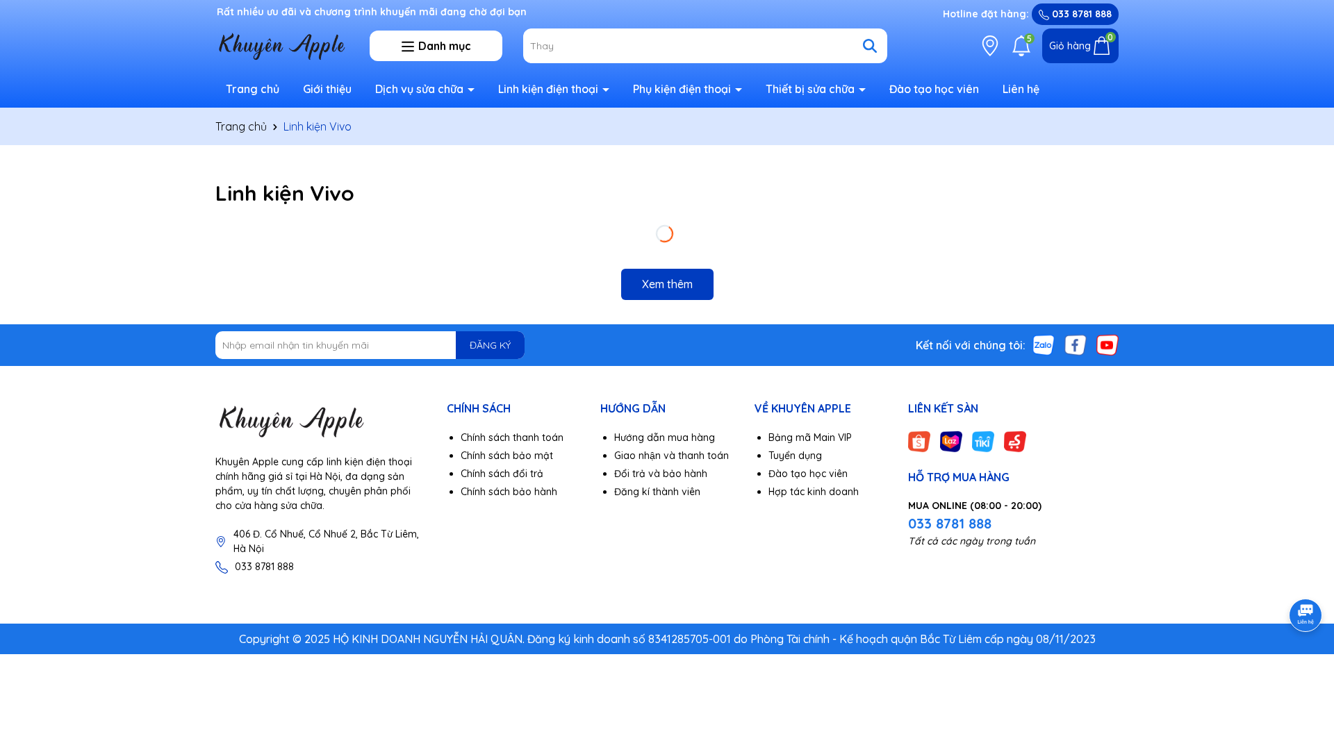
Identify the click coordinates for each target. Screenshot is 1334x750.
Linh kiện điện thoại (549, 89)
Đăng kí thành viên (657, 491)
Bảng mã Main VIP (810, 437)
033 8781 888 (1080, 14)
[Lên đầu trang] (1306, 667)
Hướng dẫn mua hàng (664, 437)
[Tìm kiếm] (870, 46)
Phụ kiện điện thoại (683, 89)
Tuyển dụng (795, 455)
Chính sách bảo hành (509, 491)
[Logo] (320, 421)
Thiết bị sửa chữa (811, 89)
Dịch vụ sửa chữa (420, 89)
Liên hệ (1021, 89)
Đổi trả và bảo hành (660, 473)
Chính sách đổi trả (502, 473)
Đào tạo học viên (934, 89)
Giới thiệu (327, 89)
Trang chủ (252, 89)
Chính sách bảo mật (507, 455)
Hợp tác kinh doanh (813, 491)
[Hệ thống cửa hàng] (990, 45)
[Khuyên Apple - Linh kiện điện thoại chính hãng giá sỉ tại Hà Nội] (282, 45)
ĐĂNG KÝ (490, 345)
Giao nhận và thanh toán (671, 455)
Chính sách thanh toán (512, 437)
